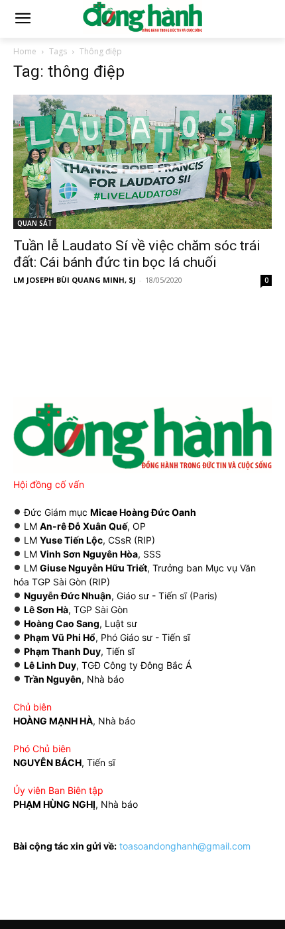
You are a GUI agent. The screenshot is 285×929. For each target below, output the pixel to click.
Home (24, 51)
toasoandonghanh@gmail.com (185, 846)
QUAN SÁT (34, 223)
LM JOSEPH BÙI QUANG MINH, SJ (74, 280)
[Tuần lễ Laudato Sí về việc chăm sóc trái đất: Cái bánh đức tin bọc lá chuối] (142, 162)
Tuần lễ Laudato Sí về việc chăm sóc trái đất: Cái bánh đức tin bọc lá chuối (136, 254)
